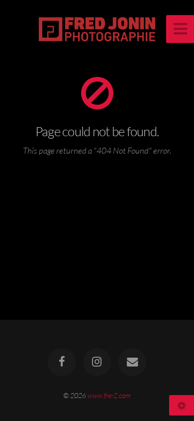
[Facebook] (62, 362)
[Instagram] (97, 362)
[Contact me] (132, 362)
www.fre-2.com (109, 395)
